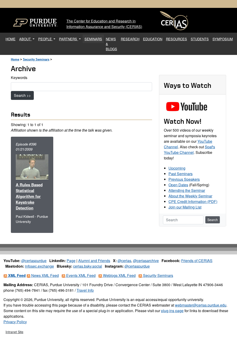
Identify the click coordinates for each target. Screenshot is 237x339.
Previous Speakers (184, 179)
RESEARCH (130, 38)
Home (15, 59)
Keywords (19, 77)
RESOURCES (176, 38)
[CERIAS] (174, 21)
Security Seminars (36, 59)
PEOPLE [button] (45, 38)
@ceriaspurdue (34, 260)
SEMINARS (93, 38)
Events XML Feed (80, 275)
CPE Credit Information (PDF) (192, 201)
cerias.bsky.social (87, 266)
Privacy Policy (15, 321)
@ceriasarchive (146, 260)
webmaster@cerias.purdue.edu (200, 305)
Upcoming (176, 168)
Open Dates (178, 184)
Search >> (22, 95)
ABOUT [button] (25, 38)
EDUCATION (152, 38)
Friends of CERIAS (196, 260)
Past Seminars (180, 173)
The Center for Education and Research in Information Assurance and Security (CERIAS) (104, 23)
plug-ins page (172, 310)
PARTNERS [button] (68, 38)
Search (212, 219)
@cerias (124, 260)
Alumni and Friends (94, 260)
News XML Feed (44, 275)
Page (71, 260)
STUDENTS (200, 38)
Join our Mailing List (184, 207)
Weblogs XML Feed (119, 275)
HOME (11, 38)
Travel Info (85, 290)
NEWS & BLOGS (111, 43)
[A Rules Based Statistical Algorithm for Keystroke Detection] (32, 166)
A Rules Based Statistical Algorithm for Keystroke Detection (29, 196)
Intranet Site (14, 331)
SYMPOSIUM (222, 38)
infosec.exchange (39, 266)
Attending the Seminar (186, 190)
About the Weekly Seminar (190, 196)
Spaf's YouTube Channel (189, 149)
